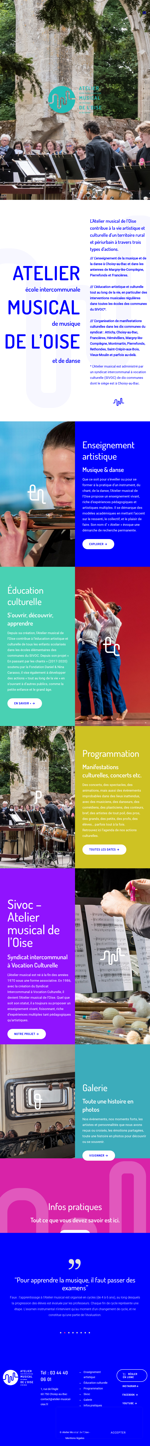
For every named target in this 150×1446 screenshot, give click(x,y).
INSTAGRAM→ (130, 1368)
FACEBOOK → (130, 1377)
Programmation (93, 1370)
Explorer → (98, 544)
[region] (99, 1422)
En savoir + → (24, 703)
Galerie (88, 1382)
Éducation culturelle (95, 1365)
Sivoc (87, 1376)
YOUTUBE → (129, 1385)
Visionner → (98, 1155)
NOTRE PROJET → (26, 1034)
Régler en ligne (130, 1358)
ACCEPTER (118, 1432)
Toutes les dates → (104, 849)
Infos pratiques (93, 1387)
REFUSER (79, 1432)
